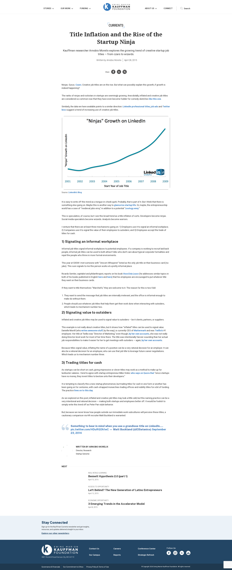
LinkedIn (181, 553)
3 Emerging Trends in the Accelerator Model (116, 503)
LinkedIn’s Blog (75, 192)
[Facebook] (113, 72)
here (100, 277)
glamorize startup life (125, 205)
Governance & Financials (51, 567)
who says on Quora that (142, 373)
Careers (117, 549)
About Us (149, 8)
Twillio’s (159, 330)
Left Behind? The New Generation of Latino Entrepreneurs (125, 490)
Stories (47, 8)
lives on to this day (83, 390)
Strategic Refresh (146, 555)
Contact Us (94, 549)
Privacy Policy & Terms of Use (97, 567)
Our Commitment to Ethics (73, 567)
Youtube (188, 553)
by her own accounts (139, 333)
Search (186, 8)
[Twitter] (125, 72)
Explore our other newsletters (55, 533)
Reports (117, 555)
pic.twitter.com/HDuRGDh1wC (90, 429)
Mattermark (140, 330)
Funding (84, 8)
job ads (154, 106)
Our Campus (94, 555)
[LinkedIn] (119, 72)
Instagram (175, 553)
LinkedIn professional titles (136, 106)
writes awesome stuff (92, 330)
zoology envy (132, 208)
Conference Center (147, 549)
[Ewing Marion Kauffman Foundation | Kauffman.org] (60, 550)
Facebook (168, 553)
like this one (155, 99)
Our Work (65, 8)
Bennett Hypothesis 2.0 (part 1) (108, 476)
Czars (78, 84)
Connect (168, 8)
